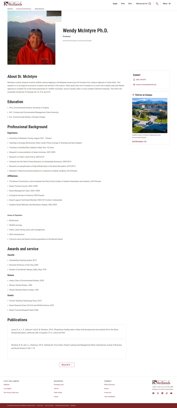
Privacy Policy (40, 405)
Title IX (56, 388)
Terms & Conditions (49, 405)
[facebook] (153, 393)
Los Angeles (7, 388)
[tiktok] (167, 393)
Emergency (73, 405)
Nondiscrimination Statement (62, 405)
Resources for (142, 4)
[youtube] (171, 393)
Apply (115, 4)
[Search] (157, 3)
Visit (123, 4)
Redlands (10, 9)
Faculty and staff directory (23, 9)
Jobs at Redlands (109, 396)
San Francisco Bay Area (11, 392)
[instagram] (158, 393)
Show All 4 (66, 365)
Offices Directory (109, 384)
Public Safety (58, 392)
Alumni (106, 388)
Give (130, 4)
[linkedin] (162, 393)
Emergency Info (59, 384)
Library (56, 396)
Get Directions (137, 141)
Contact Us (107, 392)
